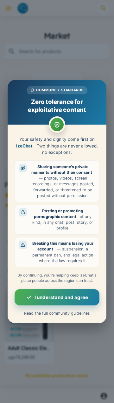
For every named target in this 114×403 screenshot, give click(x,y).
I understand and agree (61, 297)
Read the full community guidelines (57, 313)
